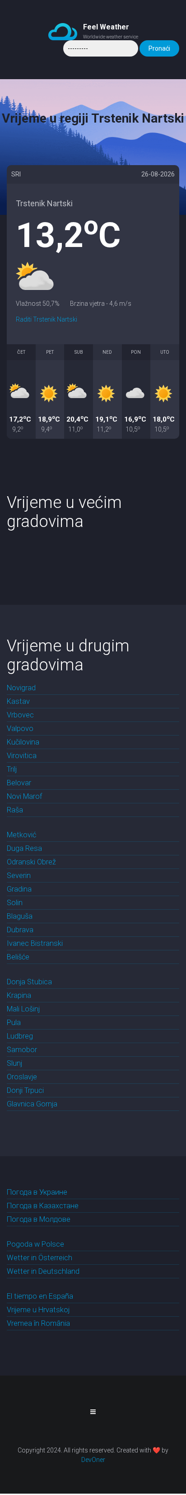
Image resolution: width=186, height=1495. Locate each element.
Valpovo (20, 728)
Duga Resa (24, 848)
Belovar (19, 782)
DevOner (93, 1459)
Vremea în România (38, 1323)
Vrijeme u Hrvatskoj (38, 1309)
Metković (21, 835)
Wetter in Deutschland (43, 1271)
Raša (15, 810)
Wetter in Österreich (39, 1257)
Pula (14, 1022)
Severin (19, 875)
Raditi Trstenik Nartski (46, 319)
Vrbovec (20, 715)
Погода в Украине (37, 1192)
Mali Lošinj (23, 1009)
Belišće (18, 957)
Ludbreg (20, 1036)
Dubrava (20, 929)
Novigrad (21, 687)
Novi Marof (24, 796)
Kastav (18, 701)
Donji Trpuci (25, 1090)
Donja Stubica (29, 982)
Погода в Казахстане (43, 1205)
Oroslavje (22, 1077)
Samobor (22, 1049)
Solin (15, 902)
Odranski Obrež (31, 862)
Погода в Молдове (38, 1219)
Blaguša (20, 916)
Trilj (12, 769)
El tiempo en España (40, 1296)
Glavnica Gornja (32, 1104)
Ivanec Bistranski (35, 943)
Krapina (19, 995)
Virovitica (22, 755)
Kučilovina (23, 742)
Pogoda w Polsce (35, 1244)
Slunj (14, 1063)
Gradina (19, 889)
